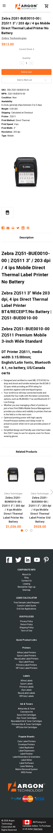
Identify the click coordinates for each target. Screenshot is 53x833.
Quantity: (26, 58)
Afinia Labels (27, 680)
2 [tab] (26, 530)
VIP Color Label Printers (26, 668)
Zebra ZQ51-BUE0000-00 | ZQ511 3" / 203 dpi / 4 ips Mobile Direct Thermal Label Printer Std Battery (40, 509)
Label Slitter (26, 760)
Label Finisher (26, 754)
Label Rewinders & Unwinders (26, 757)
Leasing (26, 584)
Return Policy (26, 624)
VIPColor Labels (26, 696)
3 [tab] (31, 530)
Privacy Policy (26, 621)
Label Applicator (26, 747)
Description (27, 237)
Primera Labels (27, 687)
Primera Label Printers (26, 665)
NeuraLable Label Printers (26, 659)
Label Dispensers (26, 750)
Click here (37, 829)
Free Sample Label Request (26, 602)
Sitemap (26, 590)
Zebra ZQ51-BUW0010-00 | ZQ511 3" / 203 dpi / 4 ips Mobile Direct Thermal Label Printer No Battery (13, 509)
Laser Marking (26, 766)
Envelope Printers (26, 744)
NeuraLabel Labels (26, 693)
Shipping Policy (27, 627)
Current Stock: (26, 49)
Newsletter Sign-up (26, 587)
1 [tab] (22, 530)
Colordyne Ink (26, 712)
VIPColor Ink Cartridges (26, 727)
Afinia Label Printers (26, 652)
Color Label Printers (27, 741)
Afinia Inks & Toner (26, 708)
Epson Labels (26, 684)
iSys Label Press (26, 662)
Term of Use (26, 630)
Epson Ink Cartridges (26, 715)
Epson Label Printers (26, 655)
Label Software (26, 763)
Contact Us (26, 580)
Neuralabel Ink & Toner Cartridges (26, 721)
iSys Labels (26, 690)
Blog (26, 577)
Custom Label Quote (26, 605)
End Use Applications (26, 609)
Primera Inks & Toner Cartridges (26, 724)
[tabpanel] (13, 494)
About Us (26, 574)
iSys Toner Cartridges (27, 718)
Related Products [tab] (26, 451)
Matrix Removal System (26, 769)
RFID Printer (26, 772)
